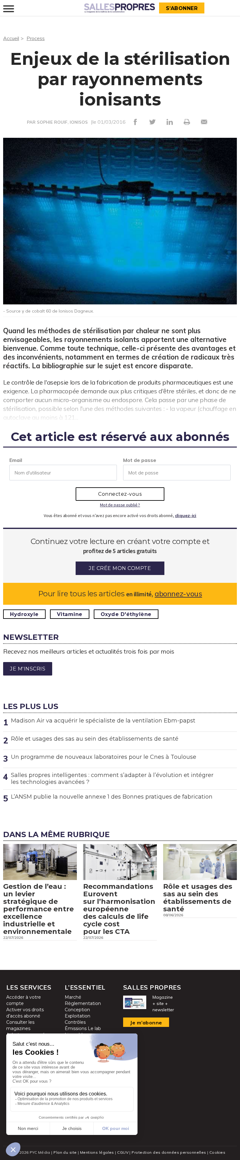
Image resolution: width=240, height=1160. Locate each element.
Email (15, 460)
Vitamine (69, 614)
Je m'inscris (27, 669)
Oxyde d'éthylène (126, 614)
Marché (73, 997)
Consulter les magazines (20, 1025)
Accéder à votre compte (23, 1000)
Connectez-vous (120, 494)
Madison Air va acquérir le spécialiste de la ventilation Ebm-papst (103, 720)
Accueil (11, 38)
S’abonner (182, 8)
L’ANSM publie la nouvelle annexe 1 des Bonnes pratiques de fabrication (111, 796)
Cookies (217, 1152)
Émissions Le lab (83, 1028)
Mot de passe (139, 460)
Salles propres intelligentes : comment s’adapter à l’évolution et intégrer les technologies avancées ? (112, 778)
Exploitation (77, 1016)
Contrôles (75, 1022)
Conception (77, 1009)
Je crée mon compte (120, 568)
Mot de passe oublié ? (120, 504)
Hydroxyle (24, 614)
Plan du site (65, 1152)
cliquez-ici (186, 515)
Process (36, 38)
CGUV (122, 1152)
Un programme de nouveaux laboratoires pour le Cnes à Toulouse (103, 756)
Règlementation (83, 1003)
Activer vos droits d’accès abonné (25, 1013)
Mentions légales (97, 1152)
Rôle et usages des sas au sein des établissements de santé (94, 738)
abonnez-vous (178, 593)
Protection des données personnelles (169, 1152)
